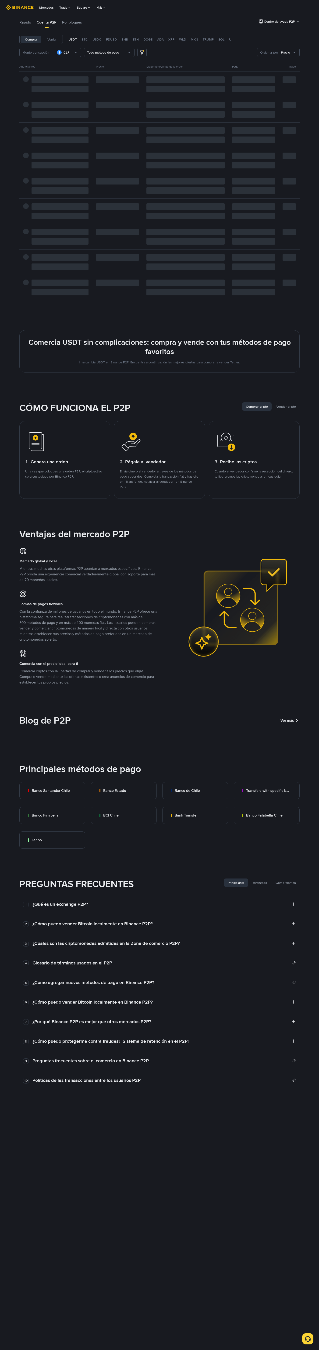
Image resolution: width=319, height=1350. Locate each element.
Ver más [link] (287, 720)
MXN (194, 39)
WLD (182, 39)
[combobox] (67, 52)
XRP (171, 39)
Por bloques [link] (72, 22)
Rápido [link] (25, 22)
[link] (52, 790)
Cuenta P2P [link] (47, 22)
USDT (72, 39)
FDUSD (111, 39)
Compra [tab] (31, 39)
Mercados (46, 7)
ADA (160, 39)
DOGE (147, 39)
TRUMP (208, 39)
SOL (221, 39)
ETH (136, 39)
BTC (85, 39)
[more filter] (142, 52)
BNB (124, 39)
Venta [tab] (51, 39)
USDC (96, 39)
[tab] (25, 22)
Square (82, 7)
